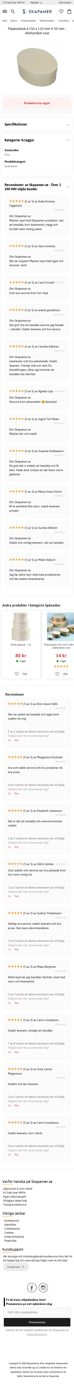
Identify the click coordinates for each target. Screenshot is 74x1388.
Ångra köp (10, 1240)
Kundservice (11, 1220)
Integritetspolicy (14, 1236)
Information (65, 2)
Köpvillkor (10, 1224)
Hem (4, 20)
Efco (7, 155)
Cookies (9, 1232)
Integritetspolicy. (37, 1334)
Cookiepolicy (12, 1228)
